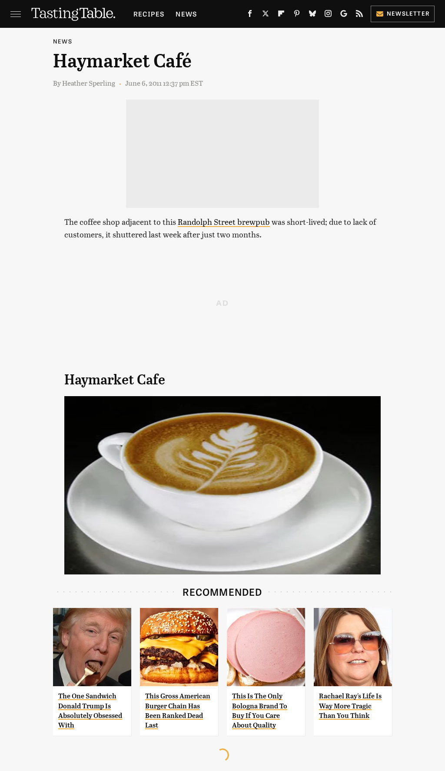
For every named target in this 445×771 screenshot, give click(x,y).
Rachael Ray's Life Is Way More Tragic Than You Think (350, 706)
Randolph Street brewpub (224, 221)
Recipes (148, 14)
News (186, 14)
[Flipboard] (281, 15)
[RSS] (359, 15)
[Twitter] (265, 15)
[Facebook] (250, 15)
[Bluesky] (312, 15)
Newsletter (408, 13)
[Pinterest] (296, 15)
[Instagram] (328, 15)
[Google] (343, 15)
